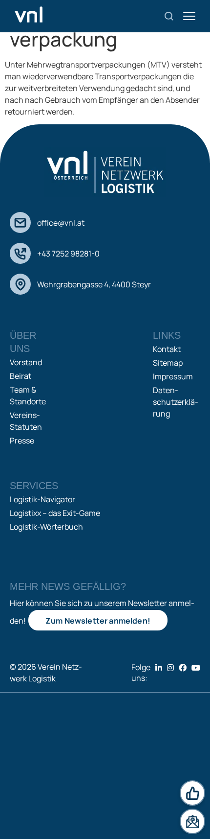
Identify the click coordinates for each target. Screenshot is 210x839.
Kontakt (167, 349)
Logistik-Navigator (42, 499)
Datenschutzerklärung (175, 402)
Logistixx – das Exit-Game (55, 513)
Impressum (173, 376)
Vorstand (26, 362)
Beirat (20, 376)
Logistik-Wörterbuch (46, 526)
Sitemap (168, 362)
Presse (22, 440)
